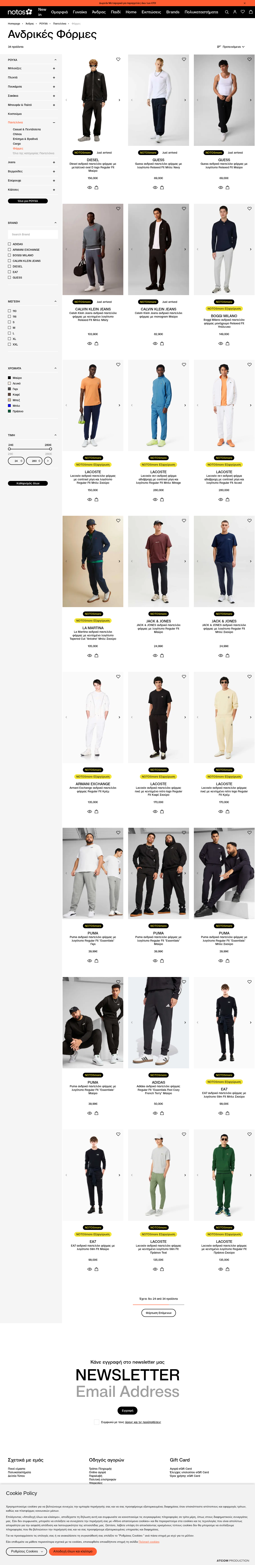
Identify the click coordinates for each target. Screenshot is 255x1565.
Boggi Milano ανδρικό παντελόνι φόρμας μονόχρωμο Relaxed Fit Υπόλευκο (224, 323)
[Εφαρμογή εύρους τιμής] (48, 461)
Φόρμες (18, 148)
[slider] (9, 449)
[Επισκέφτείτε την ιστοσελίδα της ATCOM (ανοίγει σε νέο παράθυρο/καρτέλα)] (233, 1560)
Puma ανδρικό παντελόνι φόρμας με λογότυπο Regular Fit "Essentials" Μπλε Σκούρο (224, 940)
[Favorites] (243, 11)
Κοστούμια (15, 114)
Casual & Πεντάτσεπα (27, 129)
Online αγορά (97, 1472)
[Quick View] (89, 187)
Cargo (17, 143)
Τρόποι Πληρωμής (100, 1468)
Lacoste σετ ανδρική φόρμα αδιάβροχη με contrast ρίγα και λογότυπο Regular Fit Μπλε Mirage (158, 479)
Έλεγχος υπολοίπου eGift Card (189, 1472)
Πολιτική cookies (149, 1541)
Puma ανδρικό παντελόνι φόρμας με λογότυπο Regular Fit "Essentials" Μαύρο (158, 940)
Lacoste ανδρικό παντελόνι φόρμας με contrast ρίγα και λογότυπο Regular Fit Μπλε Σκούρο (93, 479)
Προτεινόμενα (232, 47)
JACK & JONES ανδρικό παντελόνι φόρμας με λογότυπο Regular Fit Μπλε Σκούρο (224, 628)
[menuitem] (43, 12)
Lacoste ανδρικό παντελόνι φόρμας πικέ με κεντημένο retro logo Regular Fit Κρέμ (224, 791)
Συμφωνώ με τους (131, 1422)
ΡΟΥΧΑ (43, 23)
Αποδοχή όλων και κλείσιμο (72, 1551)
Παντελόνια (59, 23)
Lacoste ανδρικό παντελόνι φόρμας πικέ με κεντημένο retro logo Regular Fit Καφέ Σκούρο (158, 791)
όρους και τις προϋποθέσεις (143, 1422)
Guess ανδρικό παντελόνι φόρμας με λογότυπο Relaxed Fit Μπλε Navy (158, 165)
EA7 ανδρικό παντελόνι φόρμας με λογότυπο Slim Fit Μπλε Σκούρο (224, 1094)
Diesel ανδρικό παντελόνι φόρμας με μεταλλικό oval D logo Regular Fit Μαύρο (93, 167)
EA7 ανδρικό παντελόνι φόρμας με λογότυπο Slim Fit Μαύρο (93, 1247)
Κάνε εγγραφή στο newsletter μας (127, 1362)
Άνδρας (30, 23)
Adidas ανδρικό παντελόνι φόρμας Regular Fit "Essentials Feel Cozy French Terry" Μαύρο (158, 1090)
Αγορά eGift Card (181, 1468)
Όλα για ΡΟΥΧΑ (28, 201)
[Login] (235, 11)
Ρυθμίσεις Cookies (24, 1551)
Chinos (17, 134)
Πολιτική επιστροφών (102, 1479)
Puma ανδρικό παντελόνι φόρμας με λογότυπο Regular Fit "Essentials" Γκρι (93, 940)
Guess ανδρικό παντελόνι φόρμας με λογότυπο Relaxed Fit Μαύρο (224, 165)
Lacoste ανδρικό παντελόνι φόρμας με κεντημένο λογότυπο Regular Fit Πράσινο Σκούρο (224, 1249)
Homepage (14, 23)
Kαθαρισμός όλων (28, 483)
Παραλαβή (95, 1476)
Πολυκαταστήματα (19, 1472)
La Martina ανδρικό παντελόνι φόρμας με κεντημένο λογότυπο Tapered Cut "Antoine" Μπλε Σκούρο (93, 635)
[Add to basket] (96, 187)
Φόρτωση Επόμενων (159, 1313)
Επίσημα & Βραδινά (25, 139)
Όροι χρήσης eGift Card (185, 1476)
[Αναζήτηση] (227, 12)
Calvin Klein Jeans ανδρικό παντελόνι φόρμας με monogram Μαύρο (158, 314)
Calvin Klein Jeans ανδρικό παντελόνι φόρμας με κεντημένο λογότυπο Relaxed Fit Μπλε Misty (93, 316)
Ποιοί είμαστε (17, 1468)
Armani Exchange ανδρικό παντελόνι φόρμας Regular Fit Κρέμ (93, 789)
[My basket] (251, 11)
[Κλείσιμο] (244, 3)
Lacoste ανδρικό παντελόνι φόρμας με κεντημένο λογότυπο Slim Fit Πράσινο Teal (158, 1249)
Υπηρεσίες (96, 1483)
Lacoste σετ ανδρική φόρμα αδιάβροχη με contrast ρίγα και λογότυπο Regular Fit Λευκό (224, 479)
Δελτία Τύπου (16, 1476)
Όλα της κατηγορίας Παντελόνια (33, 153)
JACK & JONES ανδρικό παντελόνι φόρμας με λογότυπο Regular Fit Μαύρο (158, 628)
